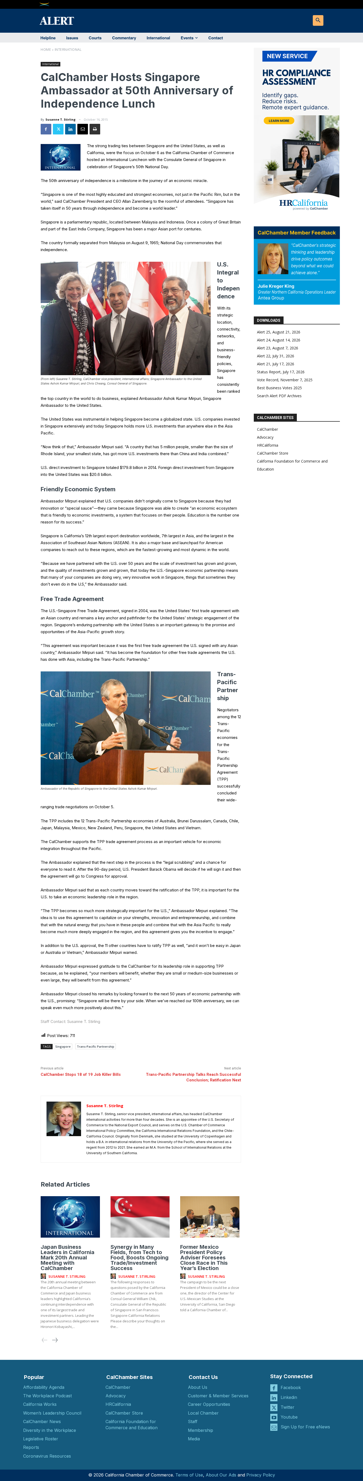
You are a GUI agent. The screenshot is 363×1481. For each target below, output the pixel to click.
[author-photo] (44, 1276)
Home (46, 49)
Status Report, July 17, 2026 (281, 371)
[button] (318, 20)
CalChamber (267, 429)
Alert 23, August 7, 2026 (277, 347)
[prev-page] (45, 1340)
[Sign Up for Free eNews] (273, 1427)
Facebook (291, 1387)
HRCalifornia (267, 445)
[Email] (82, 129)
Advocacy (265, 437)
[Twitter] (58, 129)
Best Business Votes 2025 (279, 387)
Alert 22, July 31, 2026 (275, 355)
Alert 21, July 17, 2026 (275, 363)
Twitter (287, 1407)
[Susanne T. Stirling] (64, 1129)
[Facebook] (46, 129)
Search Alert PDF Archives (279, 395)
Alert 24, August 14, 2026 (278, 339)
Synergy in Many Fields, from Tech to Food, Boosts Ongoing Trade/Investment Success (139, 1257)
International (68, 49)
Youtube (289, 1417)
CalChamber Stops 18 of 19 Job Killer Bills (81, 1074)
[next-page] (54, 1340)
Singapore (63, 1046)
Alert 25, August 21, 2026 (278, 332)
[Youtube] (273, 1417)
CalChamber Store (272, 453)
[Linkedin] (70, 129)
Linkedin (289, 1397)
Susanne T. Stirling (60, 119)
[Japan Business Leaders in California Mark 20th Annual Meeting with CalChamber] (70, 1217)
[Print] (95, 129)
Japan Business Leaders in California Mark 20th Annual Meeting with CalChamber (67, 1257)
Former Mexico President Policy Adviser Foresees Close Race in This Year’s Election (204, 1257)
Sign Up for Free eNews (305, 1426)
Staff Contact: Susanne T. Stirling (70, 1021)
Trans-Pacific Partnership (95, 1046)
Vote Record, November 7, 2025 (285, 379)
